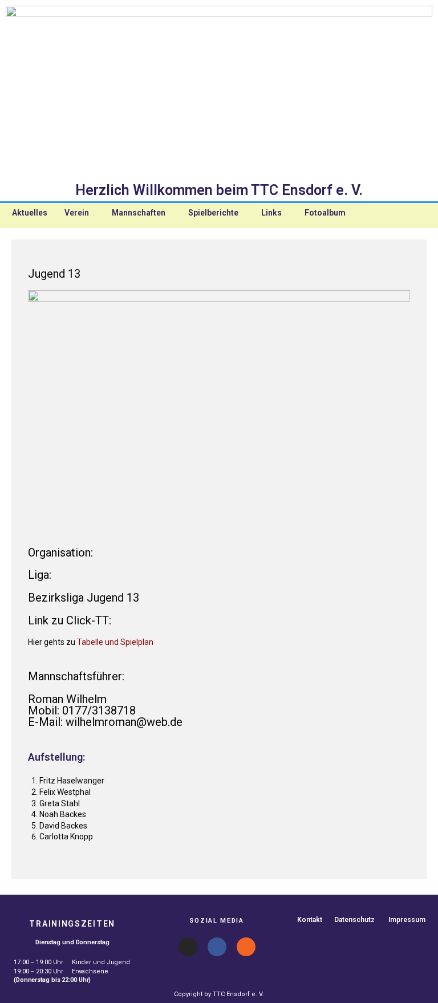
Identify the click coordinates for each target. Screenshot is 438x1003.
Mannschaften (138, 213)
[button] (79, 213)
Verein (76, 213)
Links (271, 213)
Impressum (406, 920)
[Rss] (246, 946)
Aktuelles (29, 213)
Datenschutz (354, 920)
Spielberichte (213, 213)
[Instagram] (188, 946)
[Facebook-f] (217, 946)
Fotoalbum (325, 213)
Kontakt (309, 920)
